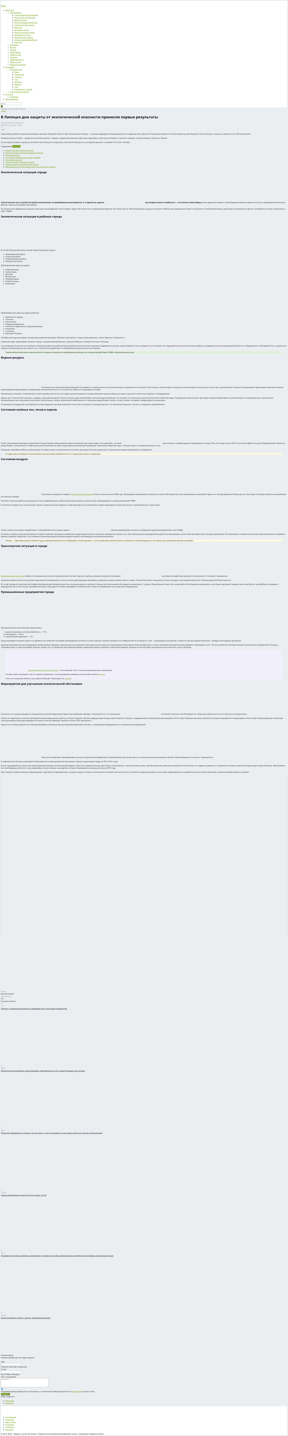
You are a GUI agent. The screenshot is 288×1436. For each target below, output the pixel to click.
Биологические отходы (24, 32)
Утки (16, 87)
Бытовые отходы (21, 30)
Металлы (18, 27)
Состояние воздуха (13, 160)
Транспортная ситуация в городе (19, 162)
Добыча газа (15, 55)
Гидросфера (15, 52)
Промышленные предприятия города (22, 164)
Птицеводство (16, 69)
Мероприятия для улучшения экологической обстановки (30, 167)
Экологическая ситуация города (19, 150)
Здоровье (14, 97)
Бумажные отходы (22, 35)
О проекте (9, 1427)
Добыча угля (15, 62)
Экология (9, 10)
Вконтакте (9, 1401)
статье (102, 674)
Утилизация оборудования (26, 15)
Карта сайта (10, 1422)
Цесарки (18, 82)
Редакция (9, 1424)
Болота (13, 47)
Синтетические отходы (24, 25)
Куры (16, 72)
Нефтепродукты (17, 59)
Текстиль (18, 42)
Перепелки (19, 74)
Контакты (9, 1429)
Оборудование (11, 99)
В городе (9, 94)
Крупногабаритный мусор (25, 22)
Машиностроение (18, 64)
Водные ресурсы (12, 155)
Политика (9, 1419)
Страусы (18, 77)
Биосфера (14, 45)
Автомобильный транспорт (13, 576)
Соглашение (10, 1417)
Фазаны (17, 84)
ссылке (68, 678)
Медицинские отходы (23, 37)
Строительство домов (19, 92)
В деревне (9, 67)
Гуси (16, 79)
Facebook (9, 1403)
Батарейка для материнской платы (43, 670)
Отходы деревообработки (25, 40)
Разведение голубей (23, 89)
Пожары (13, 57)
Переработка (15, 12)
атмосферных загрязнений (82, 494)
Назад (3, 111)
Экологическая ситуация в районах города (24, 153)
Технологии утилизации (24, 17)
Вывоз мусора (20, 20)
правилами (77, 1391)
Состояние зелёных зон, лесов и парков (22, 157)
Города (13, 50)
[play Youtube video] (144, 855)
